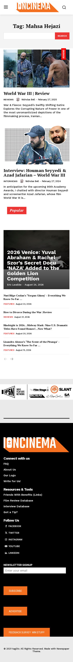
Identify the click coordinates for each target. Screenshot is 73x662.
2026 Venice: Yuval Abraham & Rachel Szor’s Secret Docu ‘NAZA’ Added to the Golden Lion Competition (33, 265)
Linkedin (14, 552)
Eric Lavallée (14, 284)
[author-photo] (18, 99)
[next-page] (11, 359)
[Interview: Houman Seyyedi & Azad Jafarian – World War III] (36, 144)
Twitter (14, 532)
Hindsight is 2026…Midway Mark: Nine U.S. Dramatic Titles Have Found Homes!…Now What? (36, 327)
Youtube (14, 546)
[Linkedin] (6, 553)
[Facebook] (6, 526)
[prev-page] (6, 359)
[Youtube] (6, 546)
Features (9, 304)
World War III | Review (27, 93)
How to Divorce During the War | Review (28, 312)
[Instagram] (6, 539)
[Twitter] (6, 533)
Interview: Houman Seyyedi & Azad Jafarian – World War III (35, 173)
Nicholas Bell (28, 99)
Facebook (15, 526)
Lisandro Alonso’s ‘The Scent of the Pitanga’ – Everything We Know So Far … (32, 343)
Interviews (10, 181)
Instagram (15, 539)
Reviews (8, 99)
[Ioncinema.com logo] (37, 7)
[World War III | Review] (36, 67)
